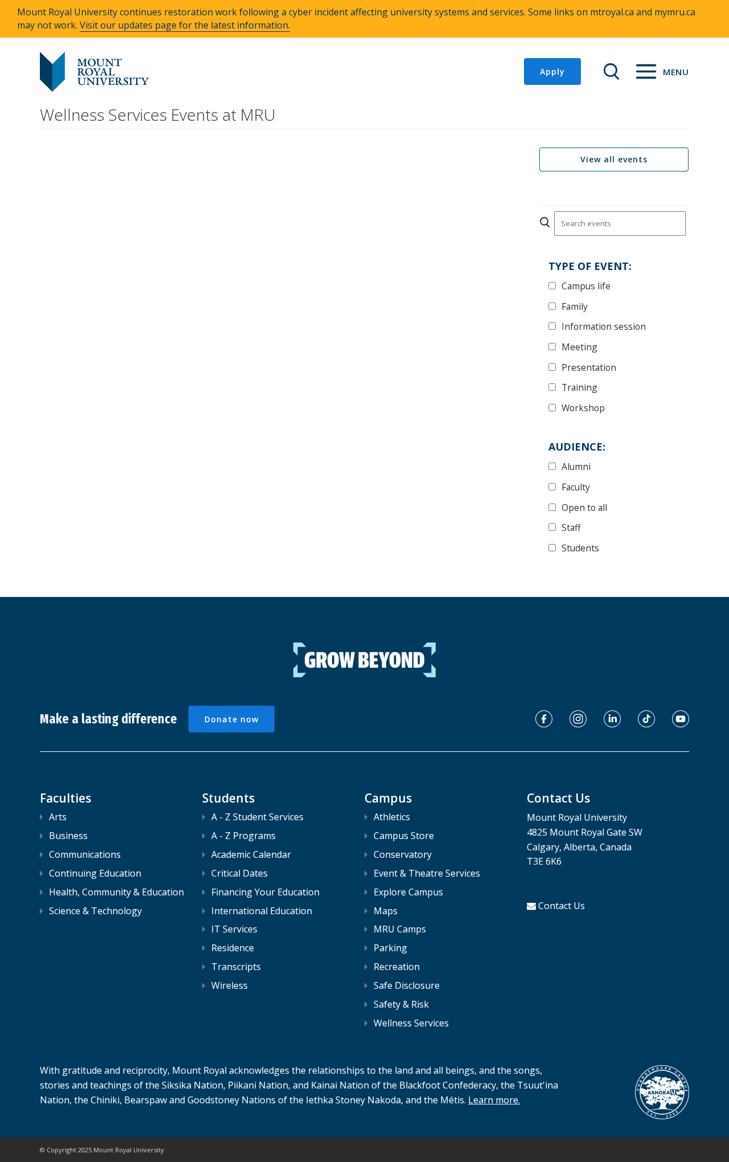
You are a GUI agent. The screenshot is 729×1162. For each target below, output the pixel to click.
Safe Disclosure (407, 985)
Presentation (589, 367)
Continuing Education (95, 873)
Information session (604, 326)
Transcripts (236, 966)
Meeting (579, 347)
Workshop (583, 408)
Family (575, 306)
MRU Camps (400, 929)
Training (579, 387)
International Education (261, 911)
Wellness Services (411, 1023)
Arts (58, 817)
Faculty (576, 487)
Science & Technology (95, 911)
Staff (571, 527)
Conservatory (403, 854)
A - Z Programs (243, 835)
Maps (386, 911)
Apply (552, 71)
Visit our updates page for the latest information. (185, 25)
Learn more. (494, 1100)
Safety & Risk (401, 1004)
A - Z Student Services (257, 817)
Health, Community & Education (116, 892)
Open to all (584, 507)
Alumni (576, 466)
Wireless (229, 985)
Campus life (586, 286)
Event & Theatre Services (427, 873)
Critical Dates (239, 873)
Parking (390, 948)
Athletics (392, 817)
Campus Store (404, 835)
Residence (232, 948)
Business (68, 835)
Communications (85, 854)
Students (580, 548)
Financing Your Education (265, 892)
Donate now (231, 719)
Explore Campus (408, 892)
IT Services (234, 929)
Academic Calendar (251, 854)
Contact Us (561, 905)
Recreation (397, 966)
